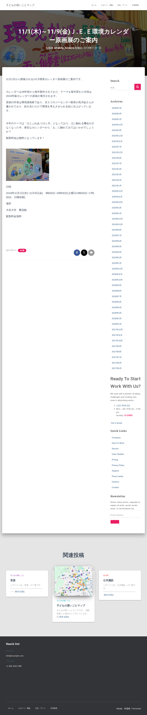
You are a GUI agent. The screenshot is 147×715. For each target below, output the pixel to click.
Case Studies (118, 454)
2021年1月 (117, 185)
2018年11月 (117, 274)
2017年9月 (117, 346)
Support (115, 471)
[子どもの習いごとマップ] (73, 581)
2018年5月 (117, 307)
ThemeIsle (136, 708)
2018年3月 (117, 313)
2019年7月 (117, 235)
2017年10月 (117, 340)
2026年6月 (117, 113)
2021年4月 (117, 169)
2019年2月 (117, 257)
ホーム (94, 5)
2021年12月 (117, 152)
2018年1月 (117, 324)
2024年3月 (117, 130)
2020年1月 (117, 213)
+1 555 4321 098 (14, 666)
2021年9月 (117, 158)
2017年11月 (117, 335)
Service (115, 448)
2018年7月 (117, 296)
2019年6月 (117, 241)
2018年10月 (117, 280)
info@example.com (15, 656)
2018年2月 (117, 318)
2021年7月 (117, 163)
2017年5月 (117, 368)
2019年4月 (117, 252)
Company (116, 437)
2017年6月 (117, 363)
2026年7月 (117, 108)
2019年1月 (117, 263)
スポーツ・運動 (107, 5)
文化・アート (122, 5)
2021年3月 (117, 174)
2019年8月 (117, 230)
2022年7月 (117, 147)
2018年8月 (117, 291)
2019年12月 (117, 219)
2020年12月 (117, 191)
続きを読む (20, 591)
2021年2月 (117, 180)
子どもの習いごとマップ (71, 605)
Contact (115, 487)
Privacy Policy (118, 465)
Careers (115, 482)
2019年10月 (117, 224)
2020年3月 (117, 208)
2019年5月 (117, 246)
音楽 (13, 580)
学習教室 (135, 5)
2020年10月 (117, 202)
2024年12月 (117, 125)
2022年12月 (117, 136)
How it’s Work (118, 443)
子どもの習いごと (17, 575)
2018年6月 (117, 302)
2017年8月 (117, 351)
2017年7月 (117, 357)
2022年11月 (117, 141)
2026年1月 (117, 119)
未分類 (22, 250)
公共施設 (108, 580)
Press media (117, 476)
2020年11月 (117, 197)
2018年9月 (117, 285)
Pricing (115, 459)
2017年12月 (117, 329)
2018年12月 (117, 269)
